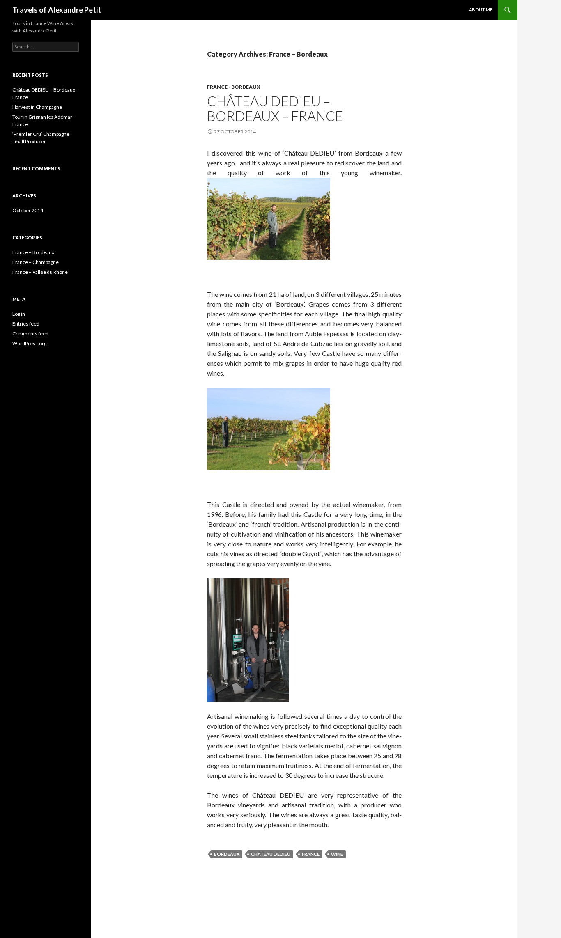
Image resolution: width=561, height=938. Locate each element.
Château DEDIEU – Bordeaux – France (275, 108)
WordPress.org (29, 343)
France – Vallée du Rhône (40, 272)
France (311, 854)
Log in (18, 314)
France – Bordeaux (33, 252)
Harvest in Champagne (37, 107)
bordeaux (226, 854)
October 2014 (27, 210)
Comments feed (30, 333)
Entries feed (25, 324)
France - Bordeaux (233, 87)
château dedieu (270, 854)
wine (337, 854)
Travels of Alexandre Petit (56, 9)
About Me (480, 9)
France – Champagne (35, 262)
